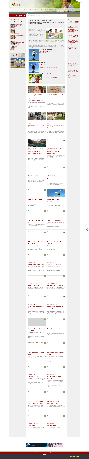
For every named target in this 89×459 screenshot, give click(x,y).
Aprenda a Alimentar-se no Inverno (36, 264)
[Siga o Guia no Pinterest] (19, 15)
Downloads (61, 452)
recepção (70, 45)
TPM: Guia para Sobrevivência (54, 220)
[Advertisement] (18, 86)
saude (69, 47)
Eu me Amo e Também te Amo (44, 51)
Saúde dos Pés (41, 55)
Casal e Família (30, 148)
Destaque (59, 94)
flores (72, 39)
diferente (75, 36)
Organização (53, 122)
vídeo (71, 49)
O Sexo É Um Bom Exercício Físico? (36, 177)
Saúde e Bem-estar (36, 95)
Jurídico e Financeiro (45, 452)
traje (74, 47)
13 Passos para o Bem (43, 53)
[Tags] (70, 26)
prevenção (69, 43)
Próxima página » (61, 434)
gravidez (74, 39)
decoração (75, 35)
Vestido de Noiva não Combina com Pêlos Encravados (48, 67)
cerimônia (71, 33)
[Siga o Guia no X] (17, 15)
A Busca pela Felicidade (53, 199)
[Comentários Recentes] (75, 26)
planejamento (70, 42)
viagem (69, 49)
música (71, 41)
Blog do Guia (28, 13)
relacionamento (71, 46)
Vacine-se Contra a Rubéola (35, 199)
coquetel (76, 34)
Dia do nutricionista (33, 376)
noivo (73, 41)
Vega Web (26, 455)
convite (73, 34)
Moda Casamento (53, 95)
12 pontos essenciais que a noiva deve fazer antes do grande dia (19, 42)
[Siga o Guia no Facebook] (16, 15)
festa (69, 39)
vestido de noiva (72, 48)
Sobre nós (44, 13)
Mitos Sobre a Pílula (42, 64)
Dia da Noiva (40, 94)
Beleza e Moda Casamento (32, 94)
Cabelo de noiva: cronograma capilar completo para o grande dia (20, 31)
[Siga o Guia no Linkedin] (21, 15)
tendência (71, 47)
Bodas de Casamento (54, 452)
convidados (70, 34)
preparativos (74, 42)
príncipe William (74, 43)
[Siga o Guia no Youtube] (24, 15)
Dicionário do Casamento (37, 13)
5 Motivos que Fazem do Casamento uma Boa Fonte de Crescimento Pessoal (35, 153)
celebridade (72, 31)
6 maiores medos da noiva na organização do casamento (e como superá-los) (20, 36)
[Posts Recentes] (14, 22)
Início (15, 13)
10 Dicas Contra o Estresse (54, 264)
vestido (76, 47)
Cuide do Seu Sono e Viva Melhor (55, 285)
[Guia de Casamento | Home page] (16, 4)
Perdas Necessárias (42, 52)
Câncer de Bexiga (51, 425)
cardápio (74, 29)
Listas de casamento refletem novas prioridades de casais (19, 25)
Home (35, 148)
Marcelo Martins (71, 65)
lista (73, 40)
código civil (70, 35)
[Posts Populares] (21, 22)
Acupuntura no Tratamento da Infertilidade (49, 77)
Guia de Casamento (20, 13)
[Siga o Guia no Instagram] (22, 15)
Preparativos (30, 95)
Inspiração (31, 452)
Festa (27, 452)
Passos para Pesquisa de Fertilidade (48, 76)
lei (72, 40)
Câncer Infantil (31, 425)
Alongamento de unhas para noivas (56, 99)
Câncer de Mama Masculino (54, 328)
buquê (72, 29)
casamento (70, 30)
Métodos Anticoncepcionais (44, 65)
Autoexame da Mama (33, 285)
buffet (69, 29)
